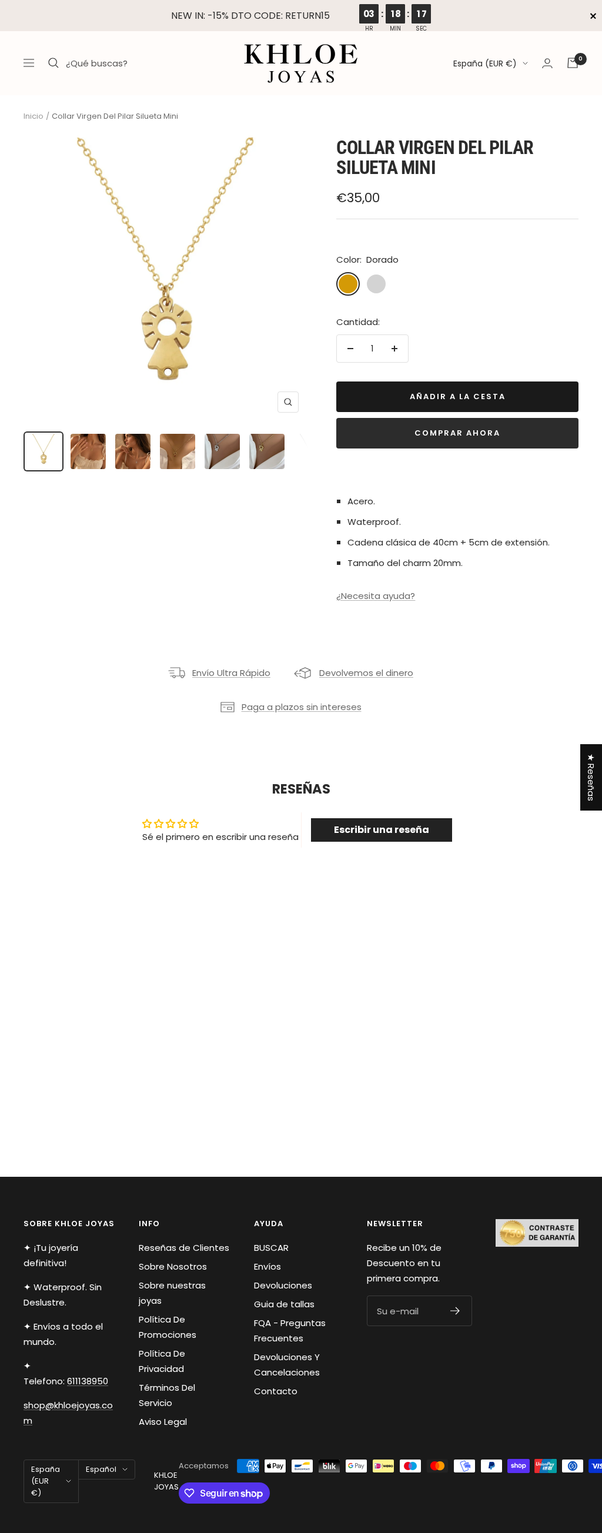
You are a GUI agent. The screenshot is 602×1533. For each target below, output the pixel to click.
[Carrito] (572, 63)
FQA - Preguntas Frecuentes (290, 1330)
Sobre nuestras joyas (172, 1293)
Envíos (267, 1266)
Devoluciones (283, 1285)
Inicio (34, 116)
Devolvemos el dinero (366, 673)
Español (101, 1469)
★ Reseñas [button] (591, 777)
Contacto (275, 1391)
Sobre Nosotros (173, 1266)
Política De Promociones (167, 1327)
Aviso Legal (163, 1421)
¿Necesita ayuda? (375, 596)
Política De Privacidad (162, 1361)
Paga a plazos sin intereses (302, 707)
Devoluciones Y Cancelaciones (287, 1364)
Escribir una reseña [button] (381, 829)
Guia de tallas (284, 1304)
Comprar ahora (457, 433)
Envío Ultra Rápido (231, 673)
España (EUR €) (485, 63)
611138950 (87, 1381)
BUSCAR (271, 1247)
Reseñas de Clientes (184, 1247)
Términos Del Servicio (167, 1395)
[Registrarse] (455, 1311)
